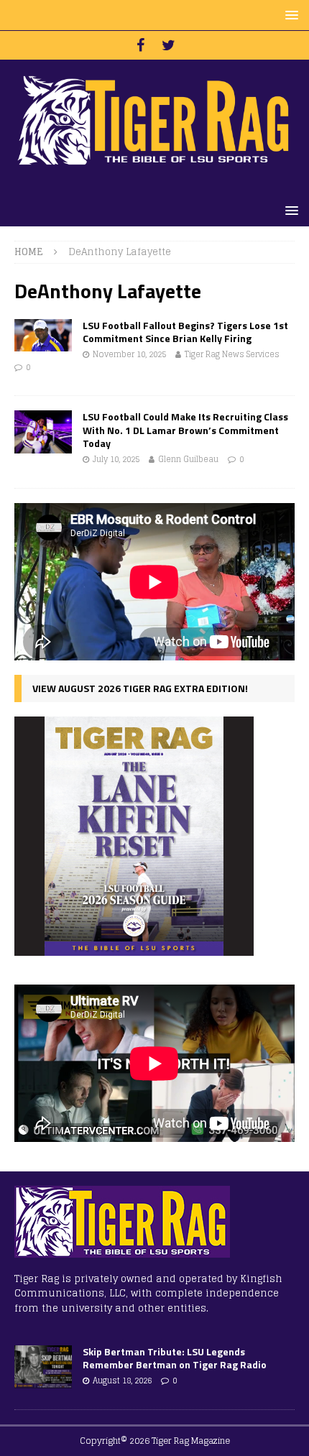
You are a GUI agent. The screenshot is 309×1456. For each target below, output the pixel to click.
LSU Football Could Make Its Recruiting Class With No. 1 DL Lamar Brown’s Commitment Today (185, 429)
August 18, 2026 (122, 1380)
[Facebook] (140, 45)
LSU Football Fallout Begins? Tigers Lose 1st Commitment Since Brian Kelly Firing (185, 332)
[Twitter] (168, 45)
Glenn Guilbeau (188, 459)
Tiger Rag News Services (232, 354)
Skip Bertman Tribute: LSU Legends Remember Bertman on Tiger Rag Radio (175, 1358)
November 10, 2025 (129, 354)
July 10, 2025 (116, 459)
